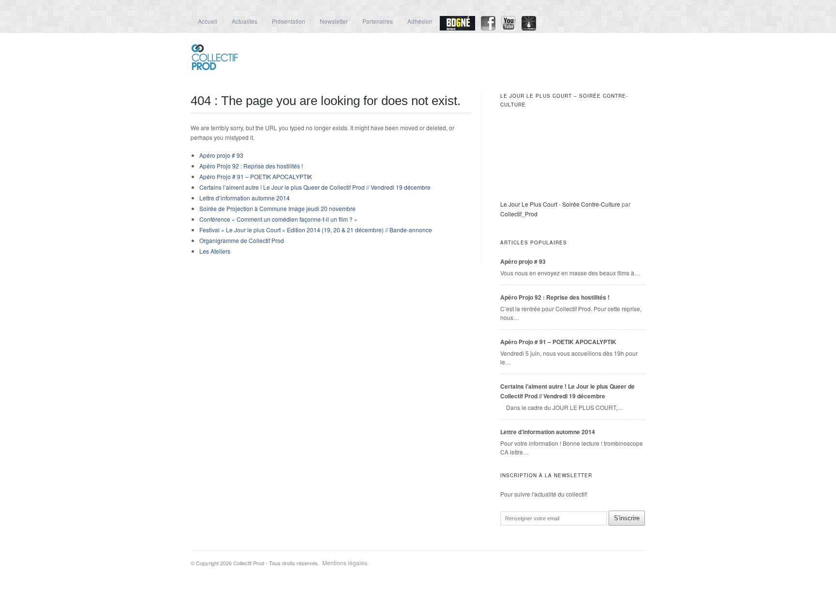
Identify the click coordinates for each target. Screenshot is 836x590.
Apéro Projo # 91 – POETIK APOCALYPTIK (255, 176)
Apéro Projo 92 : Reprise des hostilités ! (251, 166)
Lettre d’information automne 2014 (244, 198)
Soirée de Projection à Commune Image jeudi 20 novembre (277, 208)
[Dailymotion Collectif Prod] (529, 28)
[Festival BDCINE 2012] (457, 28)
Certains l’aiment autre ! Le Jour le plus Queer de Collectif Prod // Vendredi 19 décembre (315, 187)
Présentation (288, 21)
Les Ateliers (214, 251)
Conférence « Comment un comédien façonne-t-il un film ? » (278, 219)
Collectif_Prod (518, 214)
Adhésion (420, 21)
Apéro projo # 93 (221, 155)
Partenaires (377, 21)
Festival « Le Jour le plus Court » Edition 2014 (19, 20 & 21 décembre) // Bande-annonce (315, 230)
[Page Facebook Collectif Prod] (488, 28)
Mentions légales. (344, 563)
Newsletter (334, 21)
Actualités (244, 21)
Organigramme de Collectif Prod (241, 240)
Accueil (207, 21)
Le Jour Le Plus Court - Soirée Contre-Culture (560, 204)
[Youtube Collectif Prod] (508, 28)
